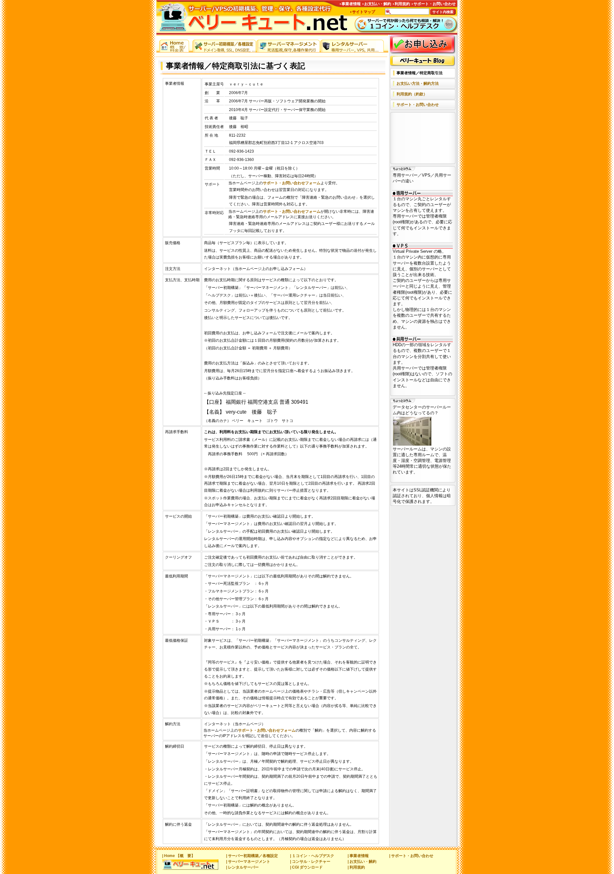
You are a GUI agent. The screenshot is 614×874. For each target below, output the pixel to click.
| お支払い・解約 (362, 861)
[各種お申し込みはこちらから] (422, 44)
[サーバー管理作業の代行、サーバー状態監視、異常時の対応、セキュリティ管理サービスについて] (288, 44)
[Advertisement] (421, 139)
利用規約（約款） (412, 94)
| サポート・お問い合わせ (411, 856)
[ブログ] (422, 61)
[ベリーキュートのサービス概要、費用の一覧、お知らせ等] (174, 44)
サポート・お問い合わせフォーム (291, 183)
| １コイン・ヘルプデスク (312, 856)
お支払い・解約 (377, 4)
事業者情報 (351, 4)
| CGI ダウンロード (306, 867)
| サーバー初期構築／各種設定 (252, 856)
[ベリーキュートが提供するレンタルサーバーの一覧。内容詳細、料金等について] (352, 44)
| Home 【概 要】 (178, 856)
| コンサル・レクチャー (310, 861)
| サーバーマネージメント (248, 861)
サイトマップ (363, 12)
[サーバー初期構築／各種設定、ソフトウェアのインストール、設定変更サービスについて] (224, 44)
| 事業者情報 (358, 856)
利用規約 (402, 4)
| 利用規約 (356, 867)
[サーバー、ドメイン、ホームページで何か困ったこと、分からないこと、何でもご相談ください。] (406, 25)
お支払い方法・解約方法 (418, 83)
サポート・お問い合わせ (434, 4)
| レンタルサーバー (242, 867)
